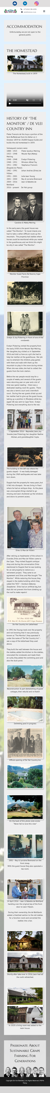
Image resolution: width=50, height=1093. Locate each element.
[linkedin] (25, 3)
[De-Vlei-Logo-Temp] (10, 10)
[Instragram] (36, 3)
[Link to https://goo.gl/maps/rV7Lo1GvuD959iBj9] (15, 3)
